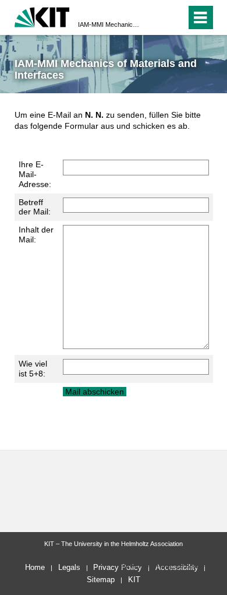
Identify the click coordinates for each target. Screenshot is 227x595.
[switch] (156, 17)
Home (35, 567)
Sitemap (101, 579)
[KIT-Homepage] (42, 16)
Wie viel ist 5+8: (33, 368)
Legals (69, 567)
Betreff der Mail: (35, 207)
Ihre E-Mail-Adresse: (35, 174)
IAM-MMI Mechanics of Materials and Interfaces (110, 24)
